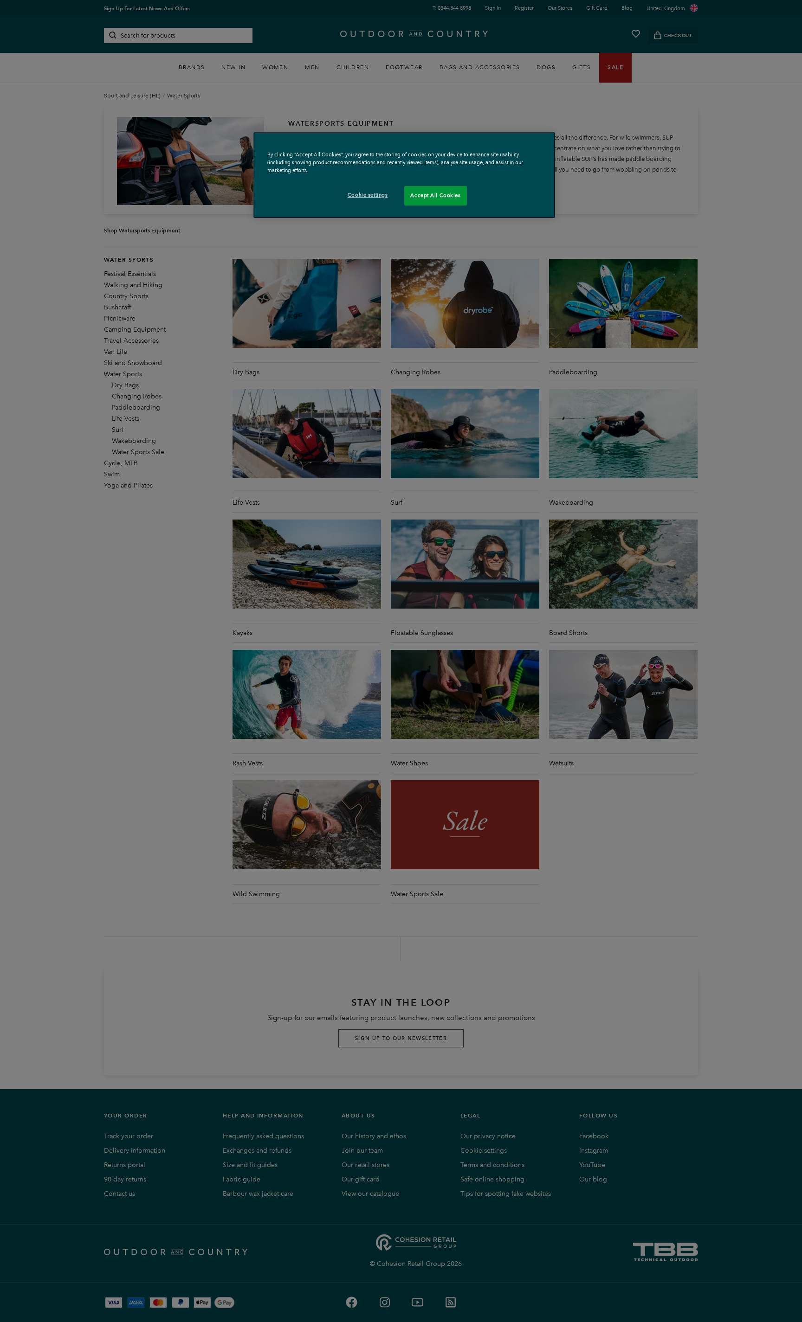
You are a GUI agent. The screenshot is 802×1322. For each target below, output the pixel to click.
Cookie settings (368, 195)
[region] (404, 175)
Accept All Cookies (435, 195)
